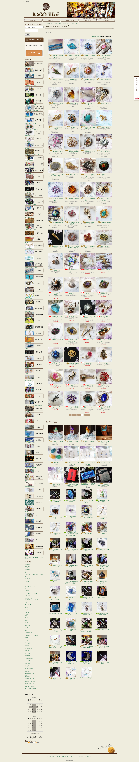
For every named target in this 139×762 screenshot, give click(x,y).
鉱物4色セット (58, 463)
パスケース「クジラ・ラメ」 (72, 614)
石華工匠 (27, 392)
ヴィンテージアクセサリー (31, 104)
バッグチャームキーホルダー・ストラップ (31, 599)
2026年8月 (27, 564)
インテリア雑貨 (29, 160)
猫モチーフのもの (29, 683)
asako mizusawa (28, 248)
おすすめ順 (93, 36)
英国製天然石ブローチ (105, 293)
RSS (30, 742)
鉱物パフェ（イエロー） (90, 442)
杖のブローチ (89, 339)
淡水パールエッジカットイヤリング (57, 484)
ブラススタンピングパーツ (31, 236)
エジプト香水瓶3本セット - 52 (57, 550)
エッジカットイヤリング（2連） (90, 463)
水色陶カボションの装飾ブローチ (90, 128)
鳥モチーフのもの (29, 678)
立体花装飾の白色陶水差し (73, 566)
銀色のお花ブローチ (58, 103)
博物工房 (27, 461)
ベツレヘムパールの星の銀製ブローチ (89, 317)
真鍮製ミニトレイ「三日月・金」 (88, 662)
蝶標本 (26, 210)
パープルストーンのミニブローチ (89, 293)
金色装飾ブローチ (74, 79)
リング (26, 584)
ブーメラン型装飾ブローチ (90, 175)
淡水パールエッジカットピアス (74, 463)
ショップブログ (69, 20)
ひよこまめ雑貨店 (29, 486)
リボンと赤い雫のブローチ (105, 317)
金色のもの (27, 671)
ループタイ (27, 595)
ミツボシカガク (29, 505)
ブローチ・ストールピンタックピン (31, 589)
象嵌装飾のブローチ (106, 246)
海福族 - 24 (104, 533)
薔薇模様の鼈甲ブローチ (74, 199)
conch (26, 361)
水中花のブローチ (57, 385)
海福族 (26, 638)
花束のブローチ (74, 175)
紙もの (26, 617)
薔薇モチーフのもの (30, 686)
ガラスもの (27, 625)
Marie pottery (28, 499)
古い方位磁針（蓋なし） (88, 501)
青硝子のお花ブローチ (57, 363)
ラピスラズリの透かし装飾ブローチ (73, 340)
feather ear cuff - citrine (57, 534)
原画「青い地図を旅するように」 (55, 614)
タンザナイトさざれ (104, 550)
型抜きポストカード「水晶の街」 (72, 501)
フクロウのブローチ (105, 363)
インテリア (27, 643)
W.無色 (26, 555)
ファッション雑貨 (29, 167)
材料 (26, 630)
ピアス (26, 572)
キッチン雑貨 (28, 173)
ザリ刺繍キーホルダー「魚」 (72, 630)
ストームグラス (29, 217)
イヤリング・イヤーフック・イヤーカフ (34, 575)
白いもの (27, 666)
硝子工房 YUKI (28, 298)
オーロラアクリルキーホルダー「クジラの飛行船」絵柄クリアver (71, 534)
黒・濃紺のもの (29, 668)
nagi (25, 449)
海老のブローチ (89, 385)
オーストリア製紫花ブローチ (73, 407)
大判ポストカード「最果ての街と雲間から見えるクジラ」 (88, 485)
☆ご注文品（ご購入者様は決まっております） (34, 558)
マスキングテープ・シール (31, 192)
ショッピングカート (106, 20)
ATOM (37, 742)
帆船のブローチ (73, 316)
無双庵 (26, 511)
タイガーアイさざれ (57, 517)
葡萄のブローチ (74, 103)
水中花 (26, 242)
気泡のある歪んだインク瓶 (104, 582)
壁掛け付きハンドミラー (88, 550)
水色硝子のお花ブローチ (90, 56)
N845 (26, 286)
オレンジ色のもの (29, 661)
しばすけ (27, 373)
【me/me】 (27, 518)
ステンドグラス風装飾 (30, 204)
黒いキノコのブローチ (106, 104)
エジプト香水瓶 (29, 223)
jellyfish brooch (56, 581)
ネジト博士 (27, 455)
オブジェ (27, 612)
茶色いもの (27, 663)
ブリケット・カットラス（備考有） (56, 501)
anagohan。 (27, 254)
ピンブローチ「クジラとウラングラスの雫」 (55, 647)
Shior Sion (27, 367)
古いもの (27, 91)
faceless (26, 549)
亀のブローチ (74, 127)
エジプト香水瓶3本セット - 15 (73, 550)
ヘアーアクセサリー (30, 586)
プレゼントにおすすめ (30, 688)
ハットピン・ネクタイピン (31, 593)
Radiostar (27, 530)
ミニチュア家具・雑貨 (30, 229)
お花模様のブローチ (90, 79)
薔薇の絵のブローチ (90, 151)
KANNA (27, 305)
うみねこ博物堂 (29, 279)
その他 (26, 640)
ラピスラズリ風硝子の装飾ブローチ (105, 407)
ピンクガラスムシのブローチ (106, 56)
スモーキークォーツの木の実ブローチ (105, 199)
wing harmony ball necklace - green (103, 614)
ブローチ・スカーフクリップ (72, 23)
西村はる (27, 480)
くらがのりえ (28, 342)
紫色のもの (27, 655)
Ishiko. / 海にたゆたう (30, 261)
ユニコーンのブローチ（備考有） (57, 293)
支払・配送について (51, 20)
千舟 (26, 417)
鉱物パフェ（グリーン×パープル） (57, 442)
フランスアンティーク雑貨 (31, 635)
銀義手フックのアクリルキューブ (56, 566)
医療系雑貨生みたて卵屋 (31, 267)
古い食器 (27, 79)
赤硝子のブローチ (105, 385)
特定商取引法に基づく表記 (66, 756)
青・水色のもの (29, 648)
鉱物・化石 (27, 73)
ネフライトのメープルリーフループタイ (87, 630)
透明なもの (27, 676)
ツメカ (26, 424)
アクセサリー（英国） (30, 135)
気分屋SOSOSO (29, 317)
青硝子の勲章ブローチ (106, 80)
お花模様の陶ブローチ (58, 223)
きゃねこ (27, 323)
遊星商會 (27, 524)
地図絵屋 (27, 411)
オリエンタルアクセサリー (31, 129)
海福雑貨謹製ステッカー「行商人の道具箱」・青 (102, 567)
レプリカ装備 (28, 198)
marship (26, 493)
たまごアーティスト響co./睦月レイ (33, 405)
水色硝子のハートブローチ (57, 317)
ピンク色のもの (29, 658)
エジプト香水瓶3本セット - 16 (57, 663)
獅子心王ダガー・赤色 (104, 630)
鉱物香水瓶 (27, 142)
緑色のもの (27, 653)
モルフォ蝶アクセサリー (31, 123)
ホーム (33, 20)
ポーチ (26, 607)
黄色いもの (27, 650)
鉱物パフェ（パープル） (74, 442)
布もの (26, 620)
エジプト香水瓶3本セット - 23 (104, 647)
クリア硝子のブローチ (106, 151)
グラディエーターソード (72, 646)
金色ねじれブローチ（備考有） (58, 247)
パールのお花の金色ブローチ (58, 128)
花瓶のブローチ (90, 222)
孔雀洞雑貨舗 (28, 330)
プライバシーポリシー (80, 756)
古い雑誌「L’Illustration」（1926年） (104, 484)
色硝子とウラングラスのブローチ (105, 340)
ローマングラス (29, 148)
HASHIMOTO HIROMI (30, 467)
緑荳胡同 (27, 536)
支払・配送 (55, 756)
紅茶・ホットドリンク (30, 85)
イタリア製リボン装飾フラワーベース (87, 647)
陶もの (26, 622)
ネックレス (27, 578)
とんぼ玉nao (28, 436)
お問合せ (88, 20)
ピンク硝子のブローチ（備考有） (73, 223)
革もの (26, 627)
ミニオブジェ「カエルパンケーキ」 (103, 501)
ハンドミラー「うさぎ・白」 (57, 630)
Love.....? (27, 543)
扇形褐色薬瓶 (88, 533)
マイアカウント (33, 24)
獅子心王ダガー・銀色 (88, 597)
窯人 (26, 292)
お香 (26, 179)
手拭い (26, 602)
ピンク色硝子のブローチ (58, 151)
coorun (26, 336)
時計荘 (26, 430)
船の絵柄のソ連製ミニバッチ (58, 56)
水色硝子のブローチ (74, 56)
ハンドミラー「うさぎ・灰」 (88, 566)
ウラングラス (28, 98)
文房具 (26, 185)
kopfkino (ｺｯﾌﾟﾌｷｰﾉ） (30, 355)
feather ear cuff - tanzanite (104, 517)
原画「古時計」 (102, 597)
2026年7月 (27, 567)
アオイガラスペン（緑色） (57, 679)
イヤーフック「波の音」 (73, 679)
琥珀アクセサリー (29, 116)
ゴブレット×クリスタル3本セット (106, 442)
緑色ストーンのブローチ (89, 407)
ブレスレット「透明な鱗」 (86, 678)
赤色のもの (27, 645)
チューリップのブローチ (58, 80)
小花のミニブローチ (89, 363)
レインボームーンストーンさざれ (56, 598)
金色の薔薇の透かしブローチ (74, 151)
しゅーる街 (27, 386)
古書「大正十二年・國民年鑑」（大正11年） (72, 484)
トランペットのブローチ (90, 104)
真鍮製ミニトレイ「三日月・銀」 (72, 662)
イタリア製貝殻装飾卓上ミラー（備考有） (71, 582)
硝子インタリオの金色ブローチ (90, 199)
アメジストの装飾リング (72, 517)
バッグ (26, 610)
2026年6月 (27, 569)
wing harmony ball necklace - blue (87, 614)
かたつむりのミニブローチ (73, 293)
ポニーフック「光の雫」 (73, 598)
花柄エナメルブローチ (57, 339)
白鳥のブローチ (58, 270)
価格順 (99, 36)
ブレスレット (28, 581)
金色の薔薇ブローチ (106, 127)
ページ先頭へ (111, 751)
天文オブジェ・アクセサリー (32, 154)
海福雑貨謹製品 (29, 66)
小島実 (26, 348)
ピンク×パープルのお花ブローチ (57, 199)
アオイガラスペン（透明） (104, 663)
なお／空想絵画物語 (30, 442)
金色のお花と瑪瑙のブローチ (88, 582)
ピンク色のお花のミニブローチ (90, 247)
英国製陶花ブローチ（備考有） (73, 270)
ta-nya (26, 399)
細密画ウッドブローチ (106, 175)
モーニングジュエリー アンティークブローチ (55, 175)
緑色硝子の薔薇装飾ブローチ (106, 223)
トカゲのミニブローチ (57, 407)
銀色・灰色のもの (29, 673)
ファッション (28, 604)
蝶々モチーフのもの (30, 681)
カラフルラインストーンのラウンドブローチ (72, 247)
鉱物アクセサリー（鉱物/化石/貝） (33, 110)
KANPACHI (28, 311)
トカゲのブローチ (105, 269)
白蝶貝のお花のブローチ (89, 270)
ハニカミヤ (27, 474)
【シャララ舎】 (29, 380)
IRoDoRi (27, 273)
